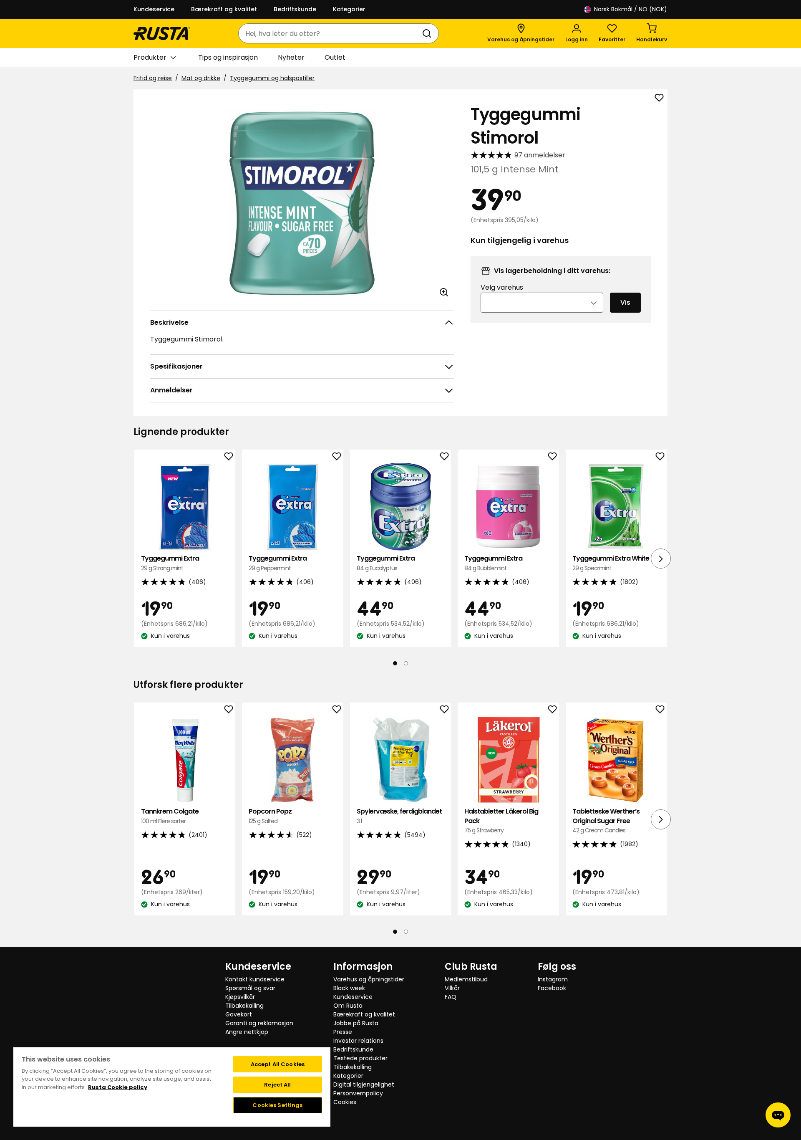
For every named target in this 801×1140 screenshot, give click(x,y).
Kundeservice (154, 9)
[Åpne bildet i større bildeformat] (444, 292)
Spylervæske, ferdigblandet (399, 816)
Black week (349, 988)
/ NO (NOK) (630, 9)
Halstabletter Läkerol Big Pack (501, 820)
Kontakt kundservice (255, 979)
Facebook (552, 988)
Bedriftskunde (295, 9)
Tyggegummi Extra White (610, 563)
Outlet (335, 57)
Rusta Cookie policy (117, 1087)
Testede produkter (360, 1058)
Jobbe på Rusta (355, 1023)
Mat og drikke (200, 78)
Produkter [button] (150, 57)
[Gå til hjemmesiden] (162, 33)
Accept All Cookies (278, 1064)
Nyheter (291, 57)
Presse (342, 1032)
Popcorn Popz (270, 816)
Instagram (553, 979)
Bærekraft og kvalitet (224, 9)
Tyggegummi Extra (170, 563)
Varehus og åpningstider (368, 979)
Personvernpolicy (358, 1093)
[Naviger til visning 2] (406, 663)
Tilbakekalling (244, 1005)
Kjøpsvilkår (240, 997)
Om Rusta (348, 1005)
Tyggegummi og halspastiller (272, 78)
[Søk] (428, 33)
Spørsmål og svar (250, 988)
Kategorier (349, 9)
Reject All (277, 1085)
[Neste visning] (661, 559)
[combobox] (330, 33)
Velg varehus (502, 287)
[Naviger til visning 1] (395, 663)
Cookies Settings (277, 1105)
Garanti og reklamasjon (259, 1023)
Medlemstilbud (466, 979)
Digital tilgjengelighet (363, 1084)
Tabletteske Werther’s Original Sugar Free (606, 820)
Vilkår (452, 988)
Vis (625, 302)
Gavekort (238, 1014)
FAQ (450, 997)
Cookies (344, 1102)
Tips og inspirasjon (228, 57)
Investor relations (358, 1040)
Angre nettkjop (246, 1032)
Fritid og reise (153, 78)
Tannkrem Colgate (170, 816)
